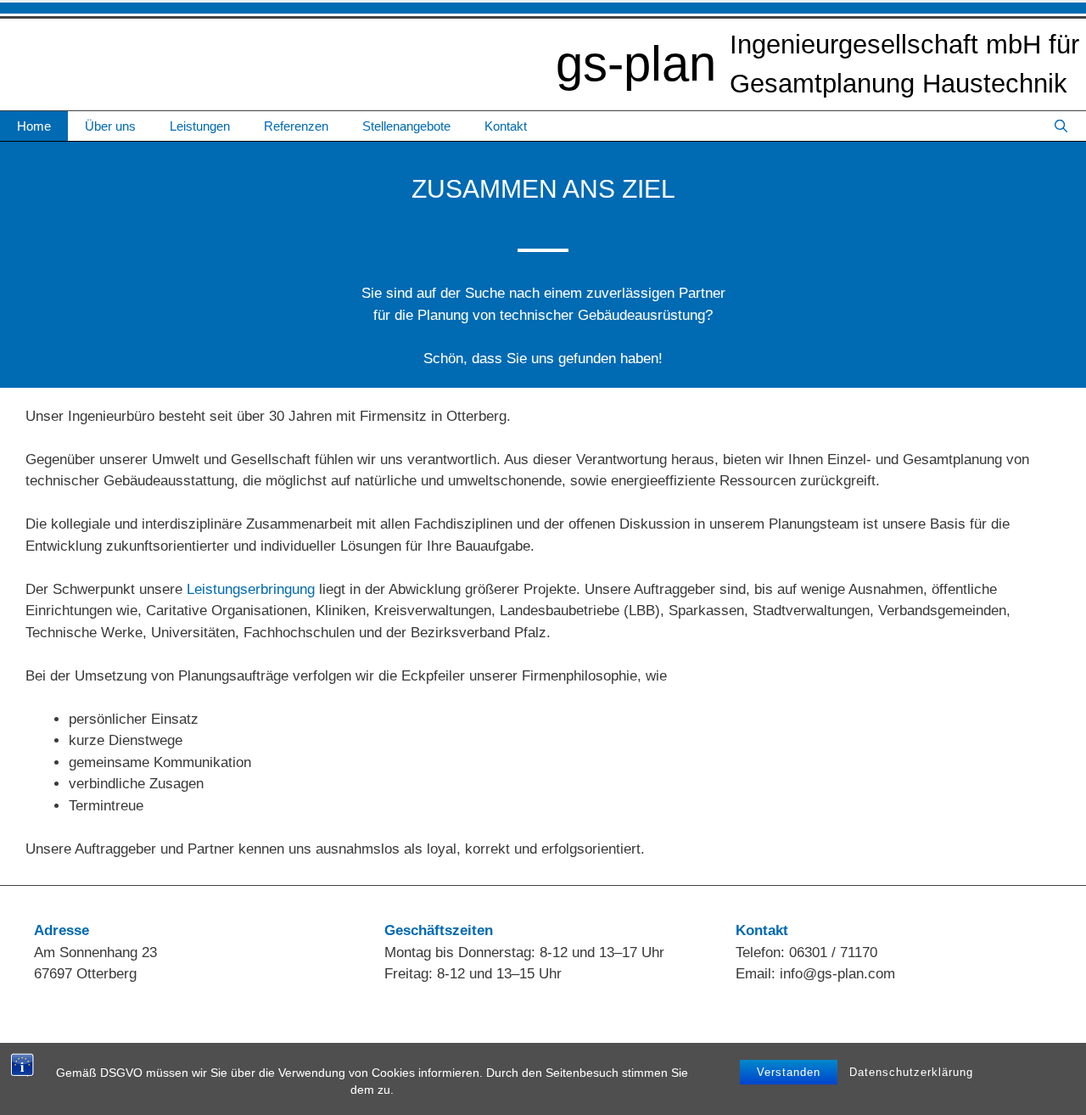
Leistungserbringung (251, 589)
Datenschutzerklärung (911, 1072)
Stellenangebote (406, 126)
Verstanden (788, 1072)
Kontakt (505, 126)
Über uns (110, 126)
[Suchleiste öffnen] (1061, 126)
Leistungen (200, 126)
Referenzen (296, 126)
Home (34, 126)
